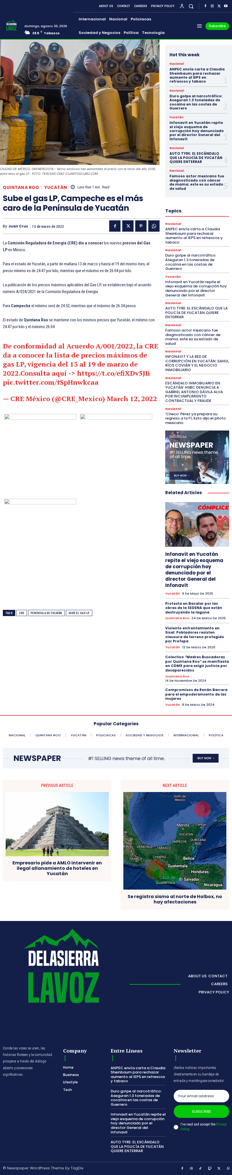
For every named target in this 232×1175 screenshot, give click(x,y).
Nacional (176, 64)
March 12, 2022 (132, 398)
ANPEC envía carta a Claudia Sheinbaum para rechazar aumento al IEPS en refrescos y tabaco (197, 75)
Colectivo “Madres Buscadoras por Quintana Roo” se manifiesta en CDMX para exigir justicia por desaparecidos (197, 664)
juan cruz (18, 226)
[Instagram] (212, 6)
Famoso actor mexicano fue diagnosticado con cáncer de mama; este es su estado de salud (196, 182)
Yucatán (55, 187)
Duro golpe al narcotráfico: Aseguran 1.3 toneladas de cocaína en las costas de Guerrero (196, 102)
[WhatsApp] (154, 226)
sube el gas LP (79, 613)
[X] (219, 6)
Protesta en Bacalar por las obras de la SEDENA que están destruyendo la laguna (193, 608)
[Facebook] (205, 6)
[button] (191, 6)
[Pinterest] (141, 226)
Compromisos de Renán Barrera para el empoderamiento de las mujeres (196, 694)
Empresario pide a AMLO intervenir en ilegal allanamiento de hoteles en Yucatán (57, 868)
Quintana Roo (21, 187)
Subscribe (201, 1111)
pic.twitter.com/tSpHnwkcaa (50, 382)
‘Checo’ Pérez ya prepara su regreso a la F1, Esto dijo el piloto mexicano (195, 418)
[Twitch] (210, 1169)
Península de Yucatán (46, 613)
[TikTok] (201, 1169)
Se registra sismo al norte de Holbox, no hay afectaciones (175, 899)
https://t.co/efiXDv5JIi (113, 373)
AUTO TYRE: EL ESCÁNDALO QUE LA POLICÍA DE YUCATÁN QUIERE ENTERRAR (195, 157)
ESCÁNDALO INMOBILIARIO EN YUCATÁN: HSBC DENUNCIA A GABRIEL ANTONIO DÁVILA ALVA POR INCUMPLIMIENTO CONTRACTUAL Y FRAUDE (194, 391)
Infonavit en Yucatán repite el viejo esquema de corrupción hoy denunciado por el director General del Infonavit (196, 130)
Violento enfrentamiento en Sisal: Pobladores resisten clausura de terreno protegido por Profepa (194, 635)
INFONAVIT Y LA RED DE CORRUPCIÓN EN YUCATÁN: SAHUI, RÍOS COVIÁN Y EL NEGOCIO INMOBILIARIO (197, 363)
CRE (21, 613)
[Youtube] (225, 6)
